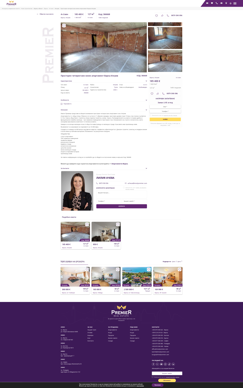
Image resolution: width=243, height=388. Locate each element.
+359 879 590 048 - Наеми (160, 346)
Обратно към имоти (46, 14)
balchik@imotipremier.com (160, 352)
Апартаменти (112, 330)
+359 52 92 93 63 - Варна (160, 332)
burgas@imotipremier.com (160, 354)
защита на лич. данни (170, 115)
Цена (174, 261)
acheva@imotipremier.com (137, 183)
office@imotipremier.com (160, 349)
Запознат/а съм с (135, 188)
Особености (65, 100)
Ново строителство (26, 8)
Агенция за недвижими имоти (11, 8)
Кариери (90, 335)
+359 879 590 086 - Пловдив (161, 343)
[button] (231, 3)
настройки (140, 386)
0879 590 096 (176, 15)
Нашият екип (92, 330)
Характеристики (66, 81)
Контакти (91, 341)
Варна (46, 8)
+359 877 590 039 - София (160, 341)
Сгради (110, 341)
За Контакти (65, 168)
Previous (62, 43)
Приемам (158, 385)
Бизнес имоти (112, 338)
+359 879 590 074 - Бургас (160, 338)
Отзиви (90, 332)
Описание (64, 110)
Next (143, 43)
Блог (89, 338)
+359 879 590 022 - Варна (160, 330)
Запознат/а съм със (164, 115)
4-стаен (51, 8)
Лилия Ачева (105, 177)
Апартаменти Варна (120, 164)
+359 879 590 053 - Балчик (160, 335)
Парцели (111, 335)
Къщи (110, 332)
